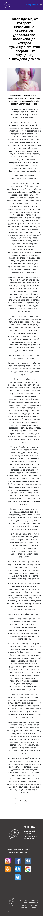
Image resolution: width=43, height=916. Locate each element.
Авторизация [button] (32, 4)
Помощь (34, 900)
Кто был (23, 900)
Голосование (34, 903)
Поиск (23, 905)
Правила (23, 908)
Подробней (24, 801)
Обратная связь (34, 906)
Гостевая (23, 903)
